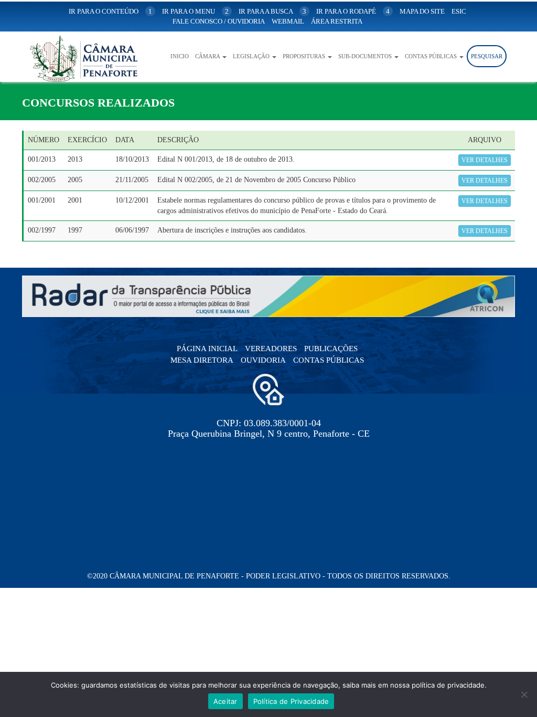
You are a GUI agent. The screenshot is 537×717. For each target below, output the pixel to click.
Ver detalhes (484, 160)
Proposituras (305, 56)
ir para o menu (195, 11)
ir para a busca (272, 11)
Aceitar (225, 701)
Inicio (179, 56)
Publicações (331, 348)
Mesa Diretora (201, 360)
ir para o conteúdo (110, 11)
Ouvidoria (263, 360)
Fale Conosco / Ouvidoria (219, 21)
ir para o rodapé (353, 11)
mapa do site (422, 11)
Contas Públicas (431, 56)
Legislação (252, 56)
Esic (459, 11)
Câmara (208, 56)
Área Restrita (336, 21)
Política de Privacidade (291, 701)
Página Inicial (207, 348)
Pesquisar (486, 56)
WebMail (288, 21)
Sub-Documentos (365, 56)
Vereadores (271, 348)
